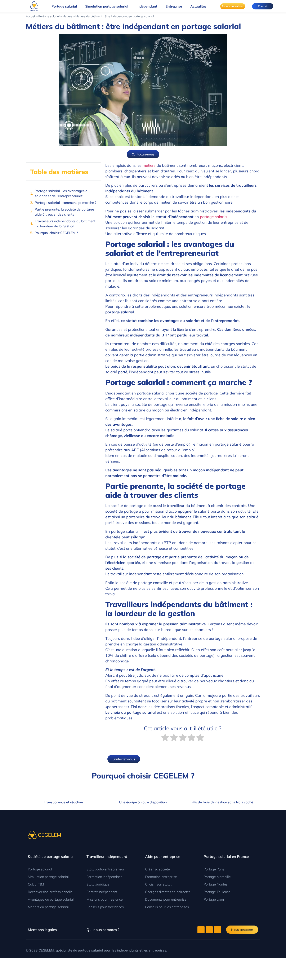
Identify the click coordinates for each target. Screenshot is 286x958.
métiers (149, 165)
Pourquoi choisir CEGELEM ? (56, 233)
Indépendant (147, 6)
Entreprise (174, 6)
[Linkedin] (217, 929)
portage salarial (214, 216)
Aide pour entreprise (162, 856)
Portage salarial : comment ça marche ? (65, 202)
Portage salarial (64, 6)
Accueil (30, 16)
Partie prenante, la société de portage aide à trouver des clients (64, 211)
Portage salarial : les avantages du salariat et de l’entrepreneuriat (62, 193)
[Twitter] (201, 929)
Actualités (198, 6)
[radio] (165, 738)
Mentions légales (42, 929)
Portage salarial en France (226, 856)
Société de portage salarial (51, 856)
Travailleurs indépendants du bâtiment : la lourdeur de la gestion (65, 223)
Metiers (67, 16)
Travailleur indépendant (106, 856)
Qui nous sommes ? (103, 929)
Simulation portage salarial (106, 6)
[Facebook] (209, 929)
